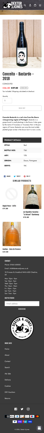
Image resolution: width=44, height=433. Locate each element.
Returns (7, 398)
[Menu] (40, 5)
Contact (7, 361)
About (7, 355)
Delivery (8, 379)
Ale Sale (8, 373)
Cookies (8, 386)
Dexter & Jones (25, 429)
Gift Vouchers (10, 392)
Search (7, 367)
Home (7, 349)
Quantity (5, 96)
